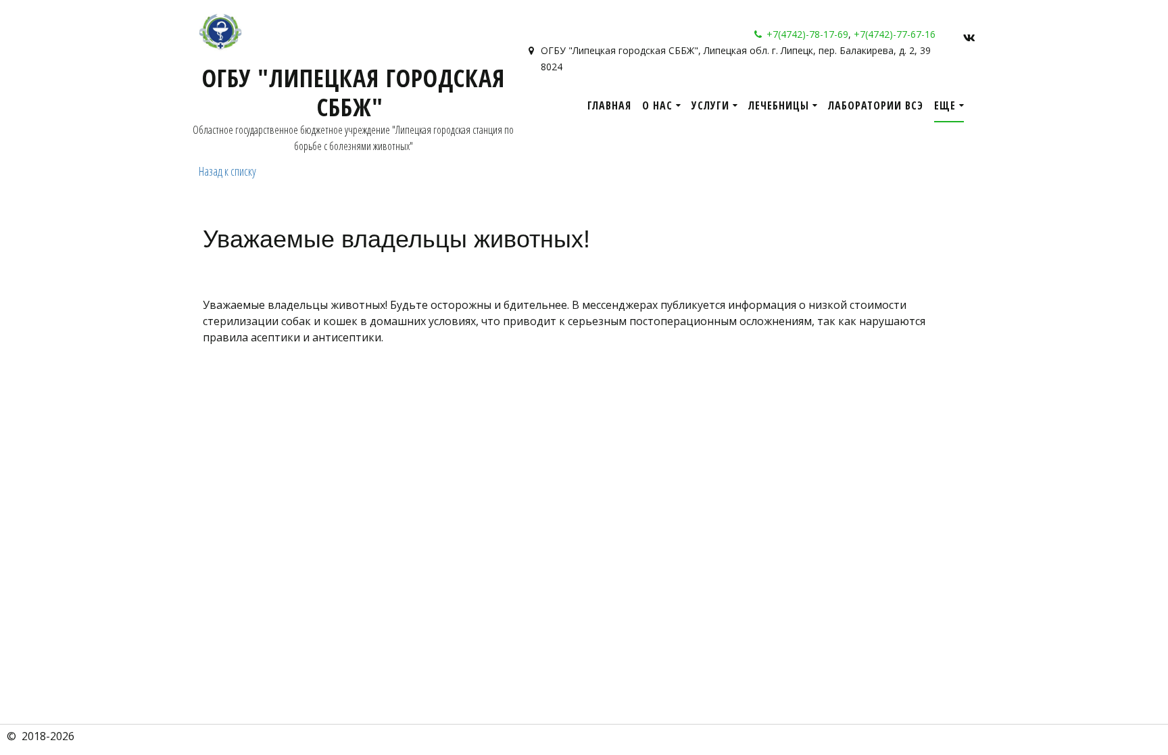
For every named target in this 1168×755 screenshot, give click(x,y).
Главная (609, 105)
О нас (657, 105)
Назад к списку (227, 171)
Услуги (710, 105)
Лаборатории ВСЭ (875, 105)
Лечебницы (778, 105)
